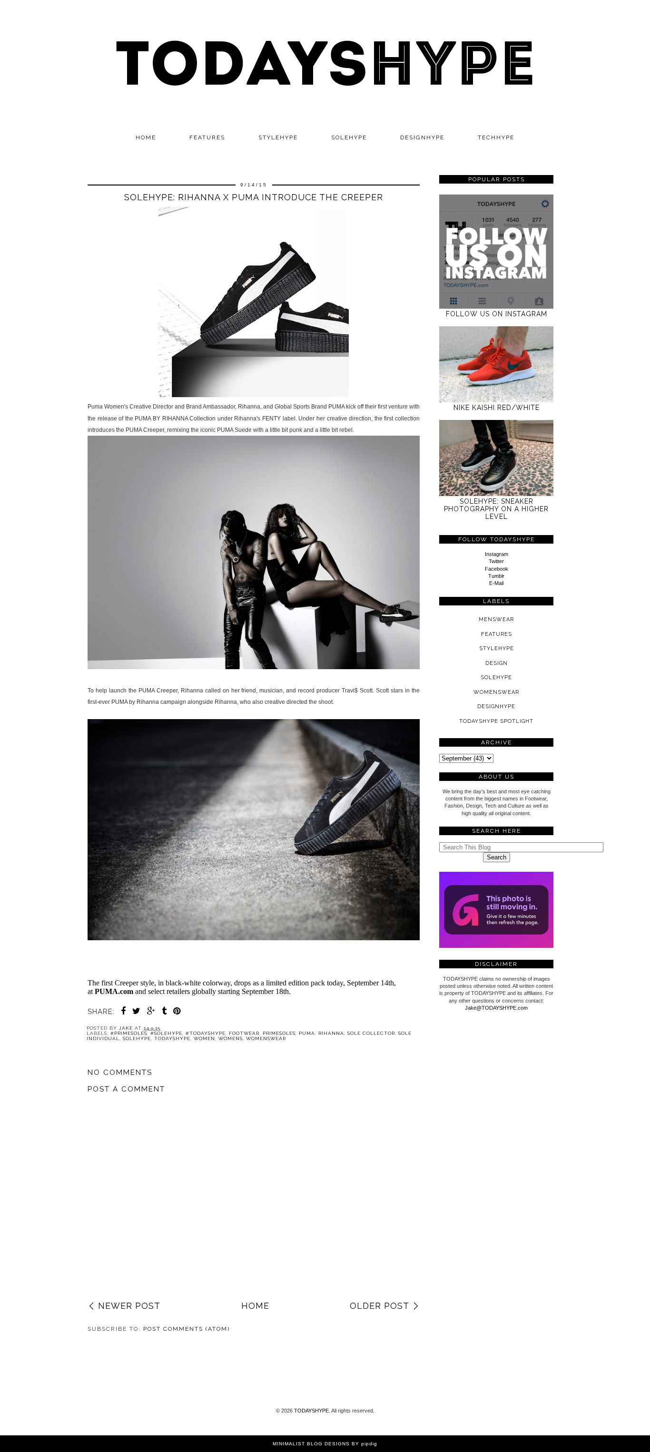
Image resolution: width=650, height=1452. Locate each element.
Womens (230, 1038)
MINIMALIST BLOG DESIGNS (311, 1443)
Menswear (496, 619)
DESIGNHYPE (422, 137)
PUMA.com (114, 991)
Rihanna (331, 1033)
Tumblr (496, 576)
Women (204, 1038)
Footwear (244, 1033)
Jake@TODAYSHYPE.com (496, 1008)
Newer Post (129, 1306)
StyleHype (496, 648)
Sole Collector (371, 1033)
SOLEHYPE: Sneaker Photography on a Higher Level (496, 508)
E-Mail (496, 583)
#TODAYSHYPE (206, 1033)
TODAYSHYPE (311, 1410)
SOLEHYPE (349, 137)
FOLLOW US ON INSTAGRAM (496, 314)
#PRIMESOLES (128, 1033)
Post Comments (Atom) (186, 1328)
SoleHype (137, 1038)
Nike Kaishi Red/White (496, 407)
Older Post (379, 1306)
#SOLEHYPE (166, 1033)
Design (496, 663)
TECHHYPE (496, 137)
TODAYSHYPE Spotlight (496, 721)
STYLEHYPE (278, 137)
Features (207, 137)
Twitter (496, 561)
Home (146, 137)
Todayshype (172, 1038)
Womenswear (266, 1038)
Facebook (496, 569)
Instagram (496, 554)
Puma (307, 1033)
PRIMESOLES (279, 1033)
